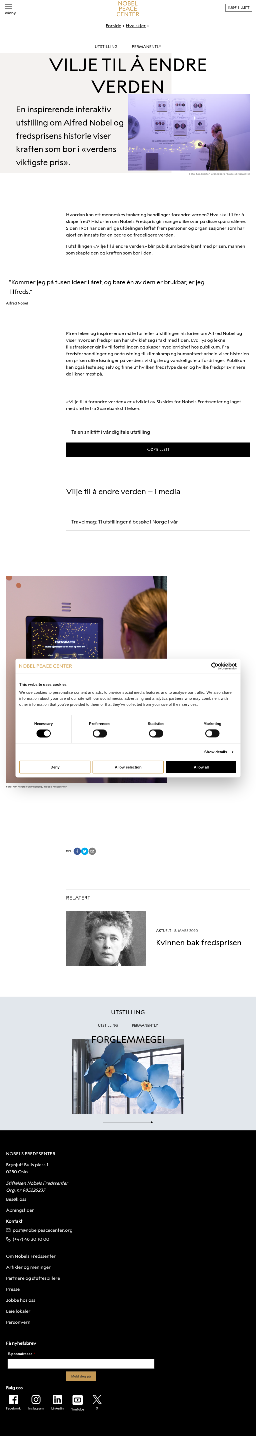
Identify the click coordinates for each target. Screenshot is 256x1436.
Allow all (201, 767)
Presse (13, 1289)
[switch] (100, 734)
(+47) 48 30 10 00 (31, 1239)
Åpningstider (20, 1210)
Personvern (18, 1322)
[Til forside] (128, 9)
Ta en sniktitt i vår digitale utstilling (110, 432)
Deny (55, 767)
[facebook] (77, 851)
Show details (215, 752)
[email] (92, 851)
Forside (113, 25)
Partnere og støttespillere (33, 1278)
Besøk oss (16, 1199)
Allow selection (128, 767)
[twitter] (84, 851)
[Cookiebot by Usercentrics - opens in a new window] (215, 666)
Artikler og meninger (28, 1267)
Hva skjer (136, 25)
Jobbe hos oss (20, 1300)
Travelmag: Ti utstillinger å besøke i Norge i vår (124, 522)
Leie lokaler (18, 1311)
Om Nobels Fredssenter (31, 1256)
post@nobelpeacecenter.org (42, 1230)
